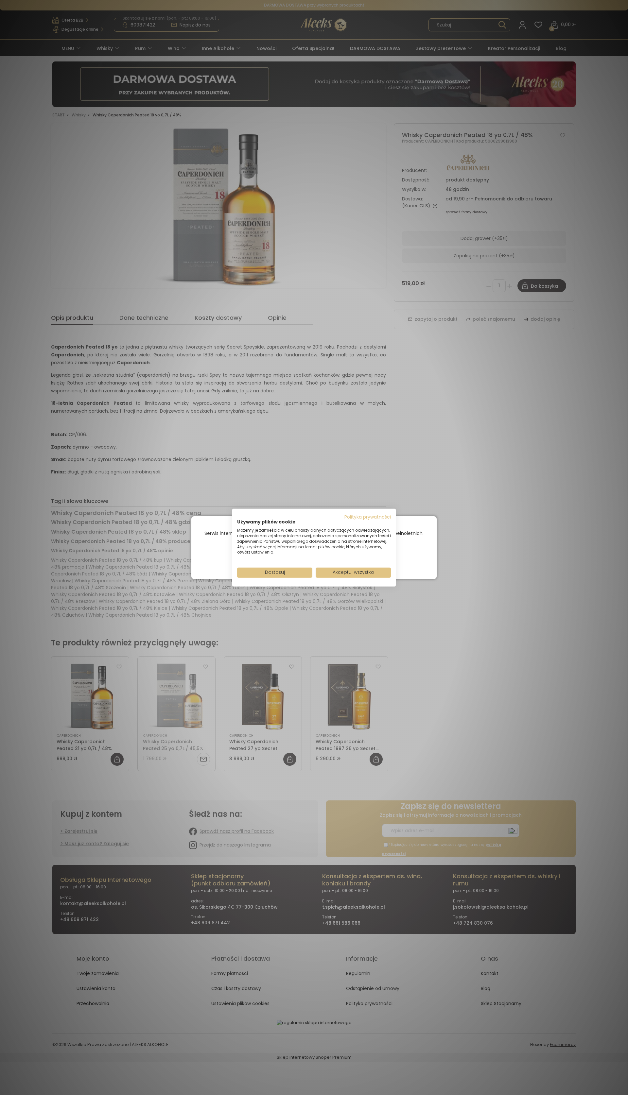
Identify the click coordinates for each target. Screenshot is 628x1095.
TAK (300, 558)
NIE (329, 558)
